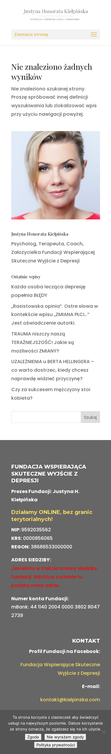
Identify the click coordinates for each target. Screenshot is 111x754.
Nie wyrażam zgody (65, 737)
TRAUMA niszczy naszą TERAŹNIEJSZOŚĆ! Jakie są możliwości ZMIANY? (42, 342)
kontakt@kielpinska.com (70, 699)
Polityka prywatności (55, 745)
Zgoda (33, 737)
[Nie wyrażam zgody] (104, 732)
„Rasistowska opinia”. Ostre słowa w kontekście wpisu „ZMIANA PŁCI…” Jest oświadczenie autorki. (54, 315)
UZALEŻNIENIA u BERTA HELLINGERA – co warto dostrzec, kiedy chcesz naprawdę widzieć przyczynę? (52, 370)
